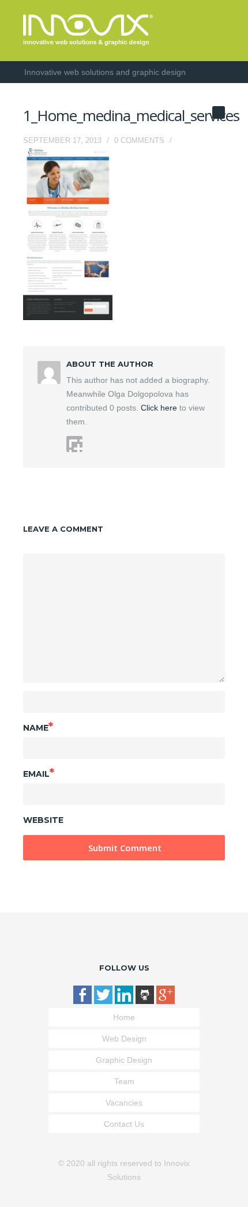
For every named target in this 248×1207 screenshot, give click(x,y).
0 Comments (139, 140)
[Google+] (165, 1001)
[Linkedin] (125, 1001)
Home (124, 1017)
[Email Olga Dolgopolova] (74, 444)
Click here (157, 407)
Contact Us (124, 1124)
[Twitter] (104, 1001)
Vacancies (124, 1102)
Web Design (124, 1038)
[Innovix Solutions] (88, 42)
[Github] (146, 1001)
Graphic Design (124, 1060)
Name (38, 727)
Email (38, 773)
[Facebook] (83, 1001)
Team (124, 1081)
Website (43, 820)
